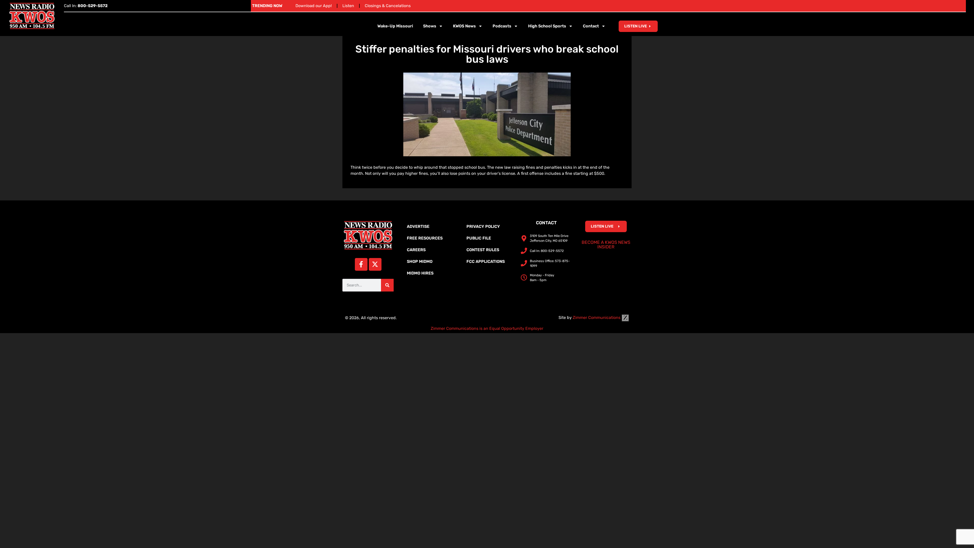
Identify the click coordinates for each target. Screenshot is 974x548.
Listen (348, 5)
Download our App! (313, 5)
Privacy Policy (483, 226)
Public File (478, 238)
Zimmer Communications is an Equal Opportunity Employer (487, 328)
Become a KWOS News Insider (606, 244)
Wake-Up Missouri (395, 26)
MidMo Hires (420, 273)
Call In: (86, 5)
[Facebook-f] (361, 264)
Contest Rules (482, 249)
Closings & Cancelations (388, 5)
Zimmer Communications (597, 317)
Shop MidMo (419, 261)
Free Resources (425, 238)
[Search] (387, 285)
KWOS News (464, 26)
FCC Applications (485, 261)
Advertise (418, 226)
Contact (591, 26)
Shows (429, 26)
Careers (416, 249)
